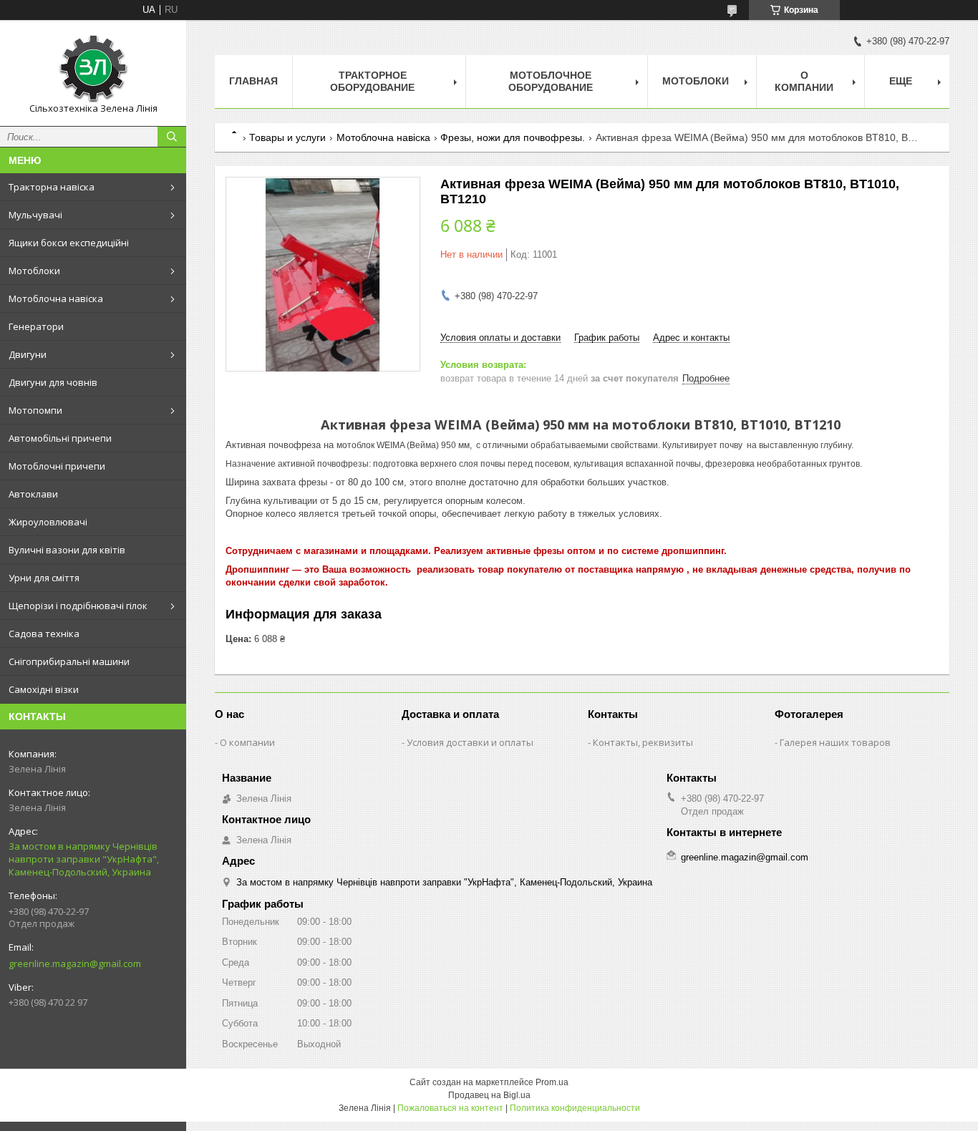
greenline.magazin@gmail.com (75, 963)
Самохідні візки (44, 689)
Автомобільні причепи (60, 438)
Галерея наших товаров (835, 742)
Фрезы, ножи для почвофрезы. (512, 137)
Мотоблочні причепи (57, 466)
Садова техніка (44, 633)
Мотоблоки (34, 270)
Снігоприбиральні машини (69, 661)
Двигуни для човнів (53, 382)
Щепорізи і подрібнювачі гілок (78, 605)
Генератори (36, 326)
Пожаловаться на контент (450, 1108)
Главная (253, 81)
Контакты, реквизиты (643, 742)
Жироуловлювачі (48, 521)
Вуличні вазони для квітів (67, 549)
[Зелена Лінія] (93, 66)
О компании (804, 81)
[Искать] (172, 136)
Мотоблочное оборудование (550, 81)
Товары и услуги (287, 137)
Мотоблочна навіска (56, 298)
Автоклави (33, 493)
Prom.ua (552, 1082)
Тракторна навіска (52, 186)
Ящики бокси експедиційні (69, 242)
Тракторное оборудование (372, 81)
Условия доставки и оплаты (470, 742)
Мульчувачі (35, 214)
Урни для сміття (44, 577)
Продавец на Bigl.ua (489, 1095)
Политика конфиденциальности (575, 1108)
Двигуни (28, 354)
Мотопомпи (35, 410)
